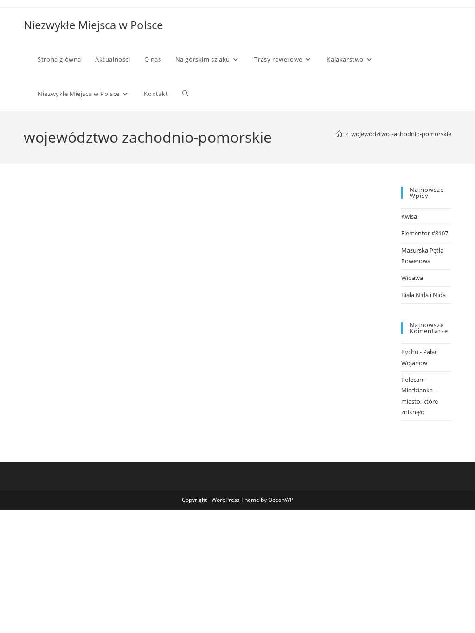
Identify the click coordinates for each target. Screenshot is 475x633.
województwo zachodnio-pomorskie (401, 134)
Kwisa (409, 216)
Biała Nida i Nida (423, 295)
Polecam (413, 379)
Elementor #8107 (424, 233)
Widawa (412, 277)
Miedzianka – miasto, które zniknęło (419, 401)
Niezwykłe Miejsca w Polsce (93, 24)
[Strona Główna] (339, 134)
